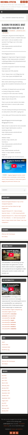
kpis (19, 181)
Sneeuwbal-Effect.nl (8, 2)
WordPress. (20, 429)
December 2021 (6, 390)
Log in (3, 342)
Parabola (13, 429)
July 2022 (4, 375)
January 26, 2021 (21, 30)
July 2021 (4, 403)
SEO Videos (5, 33)
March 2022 (5, 383)
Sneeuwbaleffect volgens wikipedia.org (12, 309)
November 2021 (6, 393)
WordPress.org (5, 349)
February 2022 (5, 385)
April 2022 (4, 380)
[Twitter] (24, 2)
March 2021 (5, 405)
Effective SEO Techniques (8, 234)
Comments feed (6, 347)
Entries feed (5, 344)
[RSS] (26, 2)
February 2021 (5, 408)
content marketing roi (10, 179)
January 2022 (5, 388)
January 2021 (5, 411)
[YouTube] (21, 2)
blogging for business (16, 175)
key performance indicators (12, 181)
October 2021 (5, 395)
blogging (10, 175)
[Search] (24, 190)
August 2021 (5, 400)
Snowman (12, 30)
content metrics (18, 179)
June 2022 (4, 378)
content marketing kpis (12, 177)
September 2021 (6, 398)
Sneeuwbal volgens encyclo (9, 311)
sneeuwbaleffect (9, 314)
